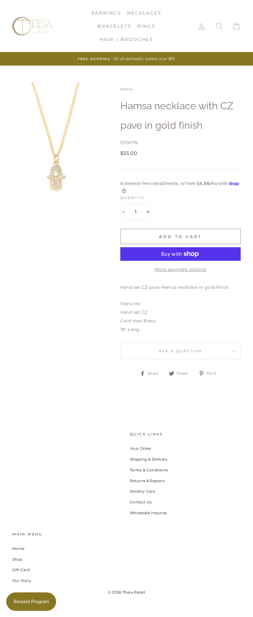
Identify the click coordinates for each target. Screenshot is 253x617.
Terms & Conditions (149, 470)
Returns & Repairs (147, 480)
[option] (126, 59)
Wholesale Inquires (148, 512)
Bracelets (114, 26)
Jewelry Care (142, 491)
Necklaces (144, 13)
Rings (146, 26)
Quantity (133, 198)
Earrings (106, 13)
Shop (17, 559)
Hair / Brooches (126, 39)
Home (126, 89)
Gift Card (21, 569)
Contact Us (141, 502)
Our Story (21, 580)
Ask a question (180, 351)
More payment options (180, 269)
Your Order (140, 448)
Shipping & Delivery (149, 459)
